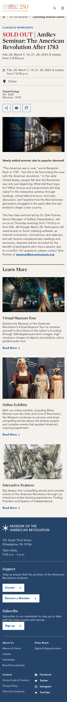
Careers (6, 654)
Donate (10, 587)
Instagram (45, 686)
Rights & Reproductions (48, 648)
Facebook (45, 675)
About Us (8, 643)
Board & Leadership (13, 665)
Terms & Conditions (13, 691)
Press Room (42, 643)
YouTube (45, 692)
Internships (8, 660)
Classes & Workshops (17, 28)
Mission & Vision (11, 648)
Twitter (44, 681)
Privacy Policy (10, 686)
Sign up (10, 625)
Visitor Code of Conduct (16, 680)
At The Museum (19, 17)
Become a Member (17, 598)
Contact (7, 675)
